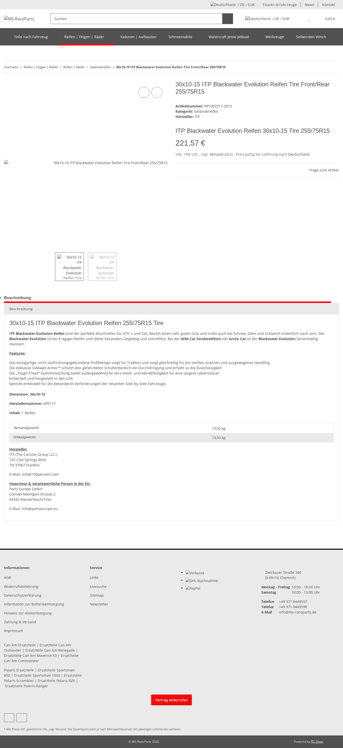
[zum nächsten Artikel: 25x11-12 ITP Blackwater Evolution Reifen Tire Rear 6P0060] (333, 67)
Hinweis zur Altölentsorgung (28, 613)
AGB (7, 577)
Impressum (13, 630)
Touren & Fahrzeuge (280, 4)
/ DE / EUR (246, 4)
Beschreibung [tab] (17, 298)
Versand (217, 154)
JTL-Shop (317, 741)
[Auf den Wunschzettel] (156, 92)
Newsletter (99, 604)
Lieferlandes (160, 729)
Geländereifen (206, 111)
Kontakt (328, 4)
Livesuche (98, 586)
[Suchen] (227, 18)
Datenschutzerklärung (22, 595)
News (309, 4)
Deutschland (299, 154)
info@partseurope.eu (40, 508)
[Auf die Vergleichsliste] (143, 92)
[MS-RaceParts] (19, 18)
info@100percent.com (40, 474)
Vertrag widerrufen (171, 700)
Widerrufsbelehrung (21, 586)
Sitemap (97, 595)
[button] (298, 18)
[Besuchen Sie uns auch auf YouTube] (9, 717)
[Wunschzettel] (308, 18)
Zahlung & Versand (20, 621)
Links (94, 577)
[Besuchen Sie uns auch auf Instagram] (21, 717)
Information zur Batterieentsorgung (34, 604)
